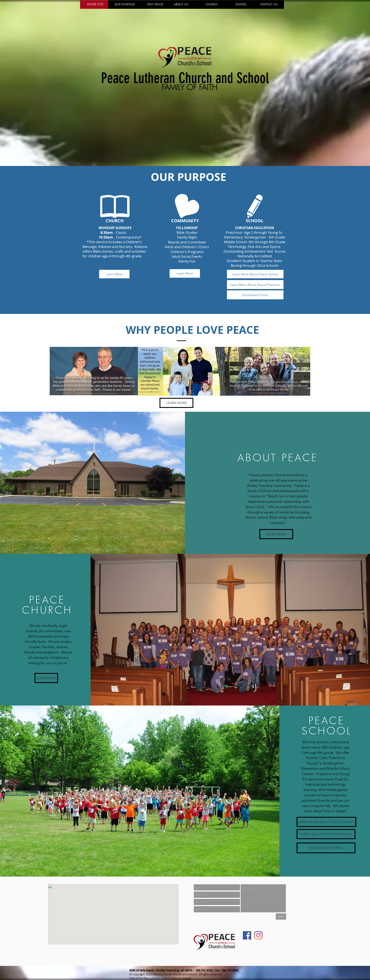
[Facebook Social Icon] (247, 935)
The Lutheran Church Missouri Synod (167, 978)
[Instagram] (258, 935)
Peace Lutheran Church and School (185, 78)
